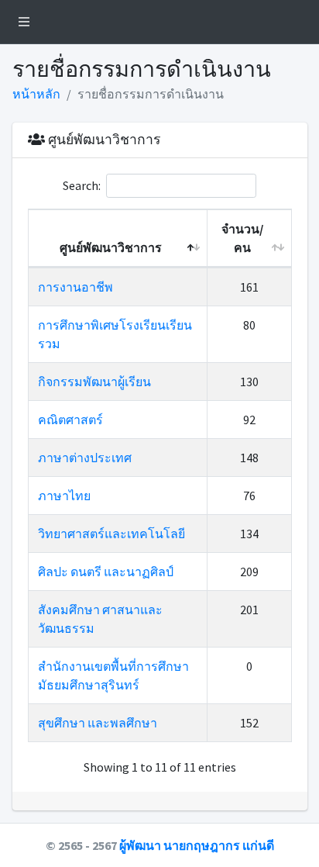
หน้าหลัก (36, 94)
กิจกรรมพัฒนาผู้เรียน (94, 381)
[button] (24, 21)
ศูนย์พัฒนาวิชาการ (111, 247)
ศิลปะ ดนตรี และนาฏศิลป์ (105, 571)
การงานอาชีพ (75, 287)
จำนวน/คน (242, 238)
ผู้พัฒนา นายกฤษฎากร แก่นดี (196, 845)
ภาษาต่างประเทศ (85, 457)
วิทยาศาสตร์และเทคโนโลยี (111, 533)
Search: (82, 185)
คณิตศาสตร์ (70, 419)
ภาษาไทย (64, 495)
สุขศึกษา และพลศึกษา (97, 723)
